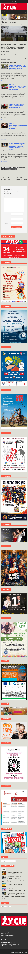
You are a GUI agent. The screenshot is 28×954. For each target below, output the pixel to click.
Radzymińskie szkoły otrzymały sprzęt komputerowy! (7, 179)
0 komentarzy (4, 80)
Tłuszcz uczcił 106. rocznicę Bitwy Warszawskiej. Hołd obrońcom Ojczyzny (16, 106)
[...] (15, 78)
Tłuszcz (23, 24)
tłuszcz (14, 169)
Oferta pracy (8, 169)
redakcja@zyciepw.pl (9, 935)
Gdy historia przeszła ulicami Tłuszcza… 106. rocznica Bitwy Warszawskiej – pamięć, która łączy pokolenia (17, 87)
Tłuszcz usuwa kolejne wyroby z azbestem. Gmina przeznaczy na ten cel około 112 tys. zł (18, 66)
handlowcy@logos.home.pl (12, 944)
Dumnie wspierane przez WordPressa (19, 952)
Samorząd (19, 24)
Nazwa (5, 215)
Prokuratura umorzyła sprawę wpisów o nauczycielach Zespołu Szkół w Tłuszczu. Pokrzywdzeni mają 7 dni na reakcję (17, 146)
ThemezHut (11, 950)
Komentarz (6, 196)
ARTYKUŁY (4, 869)
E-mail (5, 219)
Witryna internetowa (7, 224)
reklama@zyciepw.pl (6, 945)
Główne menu (7, 12)
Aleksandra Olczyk (13, 24)
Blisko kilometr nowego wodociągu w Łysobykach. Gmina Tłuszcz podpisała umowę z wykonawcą (18, 126)
